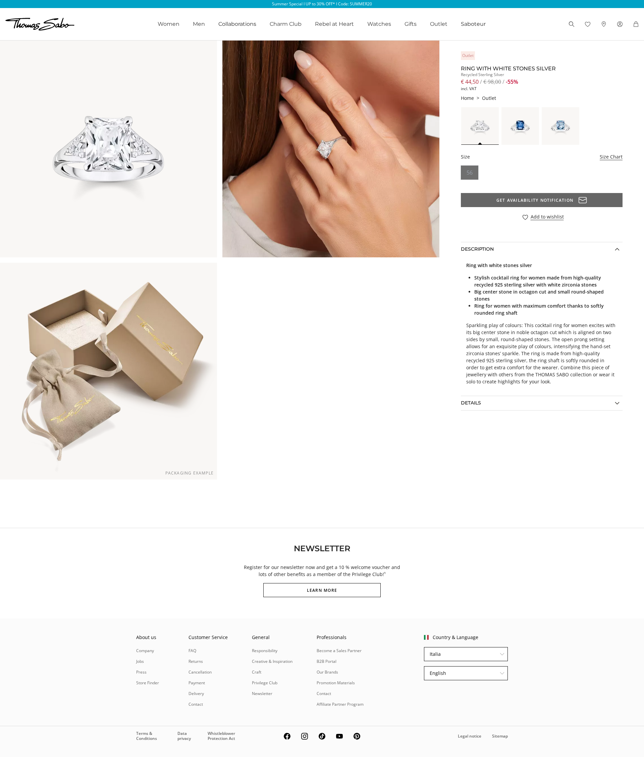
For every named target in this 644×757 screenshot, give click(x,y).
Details (471, 403)
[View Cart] (636, 24)
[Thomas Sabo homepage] (40, 24)
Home (467, 98)
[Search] (572, 24)
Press (141, 672)
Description (477, 249)
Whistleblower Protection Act (221, 736)
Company (145, 650)
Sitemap (500, 736)
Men (199, 24)
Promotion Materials (336, 683)
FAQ (192, 650)
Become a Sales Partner (339, 650)
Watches (379, 24)
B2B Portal (326, 661)
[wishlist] (588, 24)
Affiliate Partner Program (340, 704)
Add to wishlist (547, 217)
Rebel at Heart (334, 24)
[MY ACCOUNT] (620, 24)
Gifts (411, 24)
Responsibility (264, 650)
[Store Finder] (604, 24)
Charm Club (286, 24)
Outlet (438, 24)
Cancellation (200, 672)
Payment (197, 683)
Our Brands (327, 672)
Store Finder (147, 683)
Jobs (140, 661)
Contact (196, 704)
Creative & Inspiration (272, 661)
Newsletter (262, 693)
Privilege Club (264, 683)
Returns (196, 661)
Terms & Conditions (146, 736)
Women (168, 24)
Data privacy (184, 736)
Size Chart (611, 156)
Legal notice (469, 736)
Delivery (196, 693)
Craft (256, 672)
